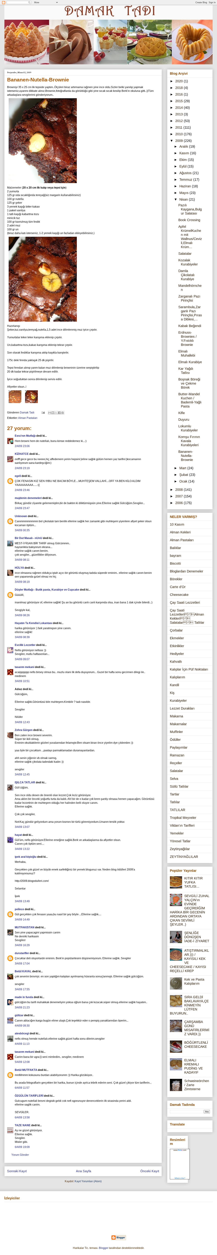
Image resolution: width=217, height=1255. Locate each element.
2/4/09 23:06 (22, 446)
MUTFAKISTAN (24, 927)
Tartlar (174, 794)
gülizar (19, 1015)
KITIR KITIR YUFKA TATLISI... (193, 882)
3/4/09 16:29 (22, 945)
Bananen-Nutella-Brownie (185, 456)
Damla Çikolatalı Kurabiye (186, 275)
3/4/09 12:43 (22, 722)
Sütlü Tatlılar (179, 786)
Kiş (172, 693)
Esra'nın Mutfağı (25, 435)
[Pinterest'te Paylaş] (62, 412)
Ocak (183, 481)
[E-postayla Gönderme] (42, 412)
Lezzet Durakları (182, 708)
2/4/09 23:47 (22, 508)
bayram (175, 555)
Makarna (176, 716)
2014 (179, 107)
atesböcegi (22, 1033)
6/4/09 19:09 (22, 1147)
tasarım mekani (24, 667)
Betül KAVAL (23, 971)
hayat (18, 834)
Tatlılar (175, 802)
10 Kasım (177, 524)
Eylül (183, 166)
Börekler (176, 579)
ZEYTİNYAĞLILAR (184, 857)
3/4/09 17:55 (22, 989)
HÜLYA (19, 567)
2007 (179, 496)
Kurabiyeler (178, 700)
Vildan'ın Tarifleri (182, 825)
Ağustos (186, 173)
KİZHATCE (22, 453)
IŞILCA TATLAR (25, 782)
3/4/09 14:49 (22, 919)
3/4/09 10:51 (22, 681)
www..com (179, 1150)
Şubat (184, 475)
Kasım (184, 153)
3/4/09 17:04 (22, 963)
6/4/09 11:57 (22, 1087)
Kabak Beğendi (189, 326)
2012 (179, 121)
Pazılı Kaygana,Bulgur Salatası (190, 209)
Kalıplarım (177, 677)
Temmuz (186, 179)
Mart (183, 468)
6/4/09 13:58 (22, 1117)
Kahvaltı (176, 661)
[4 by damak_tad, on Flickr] (42, 183)
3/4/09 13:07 (22, 826)
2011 (179, 127)
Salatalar (185, 253)
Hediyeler (177, 654)
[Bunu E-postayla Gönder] (49, 412)
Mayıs (184, 193)
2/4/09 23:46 (22, 490)
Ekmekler (177, 638)
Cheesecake (179, 595)
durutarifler (22, 953)
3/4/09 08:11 (22, 559)
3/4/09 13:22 (22, 849)
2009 (179, 141)
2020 (179, 81)
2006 (179, 503)
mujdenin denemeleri (28, 498)
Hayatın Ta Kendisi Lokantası (33, 623)
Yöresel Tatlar (180, 841)
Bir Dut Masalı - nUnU (28, 538)
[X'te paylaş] (56, 412)
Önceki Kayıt (149, 1171)
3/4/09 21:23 (22, 1007)
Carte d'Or (178, 587)
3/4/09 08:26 (22, 615)
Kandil (174, 685)
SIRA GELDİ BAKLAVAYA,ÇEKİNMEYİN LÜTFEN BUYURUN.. (189, 1005)
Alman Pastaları (27, 417)
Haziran (185, 186)
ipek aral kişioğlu (25, 856)
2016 (179, 94)
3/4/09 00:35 (22, 530)
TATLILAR (177, 810)
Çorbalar (176, 630)
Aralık (184, 146)
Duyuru (183, 419)
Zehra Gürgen (24, 730)
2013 (179, 114)
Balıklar (175, 548)
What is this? (180, 1178)
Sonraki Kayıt (17, 1171)
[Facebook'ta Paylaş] (59, 412)
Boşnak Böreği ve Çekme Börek (189, 383)
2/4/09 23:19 (22, 468)
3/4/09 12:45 (22, 774)
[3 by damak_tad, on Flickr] (42, 322)
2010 (179, 134)
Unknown (21, 516)
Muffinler (176, 732)
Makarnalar (178, 724)
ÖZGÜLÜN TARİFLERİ (29, 1095)
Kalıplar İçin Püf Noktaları (189, 669)
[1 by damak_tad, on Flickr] (15, 403)
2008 (179, 489)
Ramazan (177, 755)
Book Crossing (189, 220)
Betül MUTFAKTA (26, 1069)
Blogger (103, 1248)
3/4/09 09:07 (22, 659)
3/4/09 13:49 (22, 901)
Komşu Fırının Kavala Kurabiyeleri (189, 441)
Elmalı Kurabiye (190, 362)
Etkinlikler (177, 646)
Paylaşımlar (179, 747)
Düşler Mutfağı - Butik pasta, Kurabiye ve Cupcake (47, 589)
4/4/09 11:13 (22, 1043)
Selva (174, 778)
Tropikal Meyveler (183, 818)
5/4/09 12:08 (22, 1062)
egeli (18, 476)
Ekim (183, 160)
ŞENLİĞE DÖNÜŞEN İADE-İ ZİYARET (196, 937)
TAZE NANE (23, 1125)
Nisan (184, 199)
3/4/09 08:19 (22, 581)
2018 (179, 88)
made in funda (24, 997)
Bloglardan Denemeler (186, 571)
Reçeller (176, 763)
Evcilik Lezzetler (25, 645)
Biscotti (175, 563)
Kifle (181, 413)
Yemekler (177, 833)
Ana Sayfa (83, 1171)
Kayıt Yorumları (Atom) (88, 1181)
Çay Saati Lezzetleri (185, 602)
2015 (179, 101)
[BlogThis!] (53, 412)
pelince (19, 909)
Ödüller (175, 739)
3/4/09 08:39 (22, 637)
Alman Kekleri (180, 532)
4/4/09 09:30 (22, 1025)
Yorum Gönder (20, 1154)
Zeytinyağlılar (180, 849)
